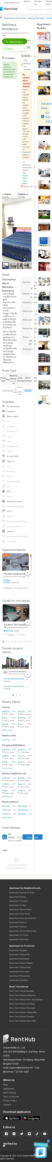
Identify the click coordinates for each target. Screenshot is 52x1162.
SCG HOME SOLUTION (22, 761)
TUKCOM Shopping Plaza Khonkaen (6, 784)
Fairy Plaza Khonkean (22, 784)
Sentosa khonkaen (22, 749)
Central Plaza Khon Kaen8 (6, 749)
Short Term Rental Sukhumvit (22, 995)
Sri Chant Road (7, 739)
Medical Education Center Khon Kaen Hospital (6, 711)
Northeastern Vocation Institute (22, 711)
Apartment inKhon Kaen (15, 17)
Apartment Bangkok (18, 950)
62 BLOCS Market (6, 761)
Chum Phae (7, 813)
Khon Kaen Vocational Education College (22, 723)
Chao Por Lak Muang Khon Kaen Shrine (22, 790)
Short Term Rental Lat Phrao (22, 1003)
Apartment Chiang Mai (19, 954)
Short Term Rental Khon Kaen (22, 1020)
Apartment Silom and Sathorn (22, 917)
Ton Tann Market (22, 755)
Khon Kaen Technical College (6, 717)
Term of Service (11, 1096)
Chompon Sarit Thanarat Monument (6, 777)
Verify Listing (9, 1092)
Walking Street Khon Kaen (6, 755)
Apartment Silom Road (19, 913)
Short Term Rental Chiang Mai (22, 1012)
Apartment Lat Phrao (18, 934)
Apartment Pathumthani (20, 967)
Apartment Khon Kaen (19, 971)
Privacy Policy (10, 1100)
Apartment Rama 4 (18, 922)
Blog (5, 1084)
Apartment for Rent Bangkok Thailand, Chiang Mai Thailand (12, 8)
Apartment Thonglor (18, 900)
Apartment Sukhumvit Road (21, 892)
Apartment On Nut (17, 905)
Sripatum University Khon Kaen (6, 723)
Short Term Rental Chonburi (21, 1016)
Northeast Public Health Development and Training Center (22, 717)
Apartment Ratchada (18, 939)
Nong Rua (23, 809)
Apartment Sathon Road (20, 909)
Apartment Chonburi (18, 979)
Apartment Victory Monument (22, 930)
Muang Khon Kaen (36, 17)
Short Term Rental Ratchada (22, 1007)
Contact (7, 1104)
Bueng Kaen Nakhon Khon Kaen (22, 777)
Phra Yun (6, 809)
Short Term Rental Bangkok (21, 990)
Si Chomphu (23, 813)
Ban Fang (22, 805)
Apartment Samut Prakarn (21, 962)
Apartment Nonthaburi (19, 958)
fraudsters (27, 151)
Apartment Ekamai (17, 896)
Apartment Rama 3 (17, 926)
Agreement (8, 1088)
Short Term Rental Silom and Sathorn (26, 999)
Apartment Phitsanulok (19, 975)
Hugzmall (6, 790)
